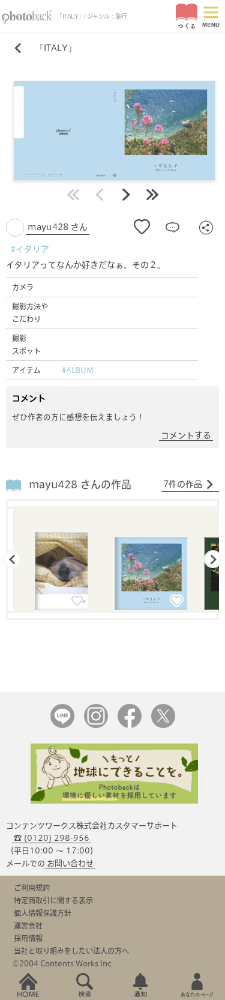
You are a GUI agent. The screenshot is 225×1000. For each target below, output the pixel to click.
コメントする (186, 435)
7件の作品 (182, 484)
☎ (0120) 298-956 (51, 838)
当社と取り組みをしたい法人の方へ (71, 950)
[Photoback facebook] (129, 725)
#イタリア (30, 249)
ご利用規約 (32, 887)
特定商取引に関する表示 (53, 900)
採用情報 (28, 938)
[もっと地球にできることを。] (114, 800)
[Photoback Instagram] (96, 725)
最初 (73, 195)
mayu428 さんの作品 (80, 484)
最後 (152, 195)
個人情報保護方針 (42, 913)
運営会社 (28, 925)
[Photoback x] (163, 725)
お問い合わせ (70, 863)
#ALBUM (78, 370)
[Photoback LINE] (62, 725)
